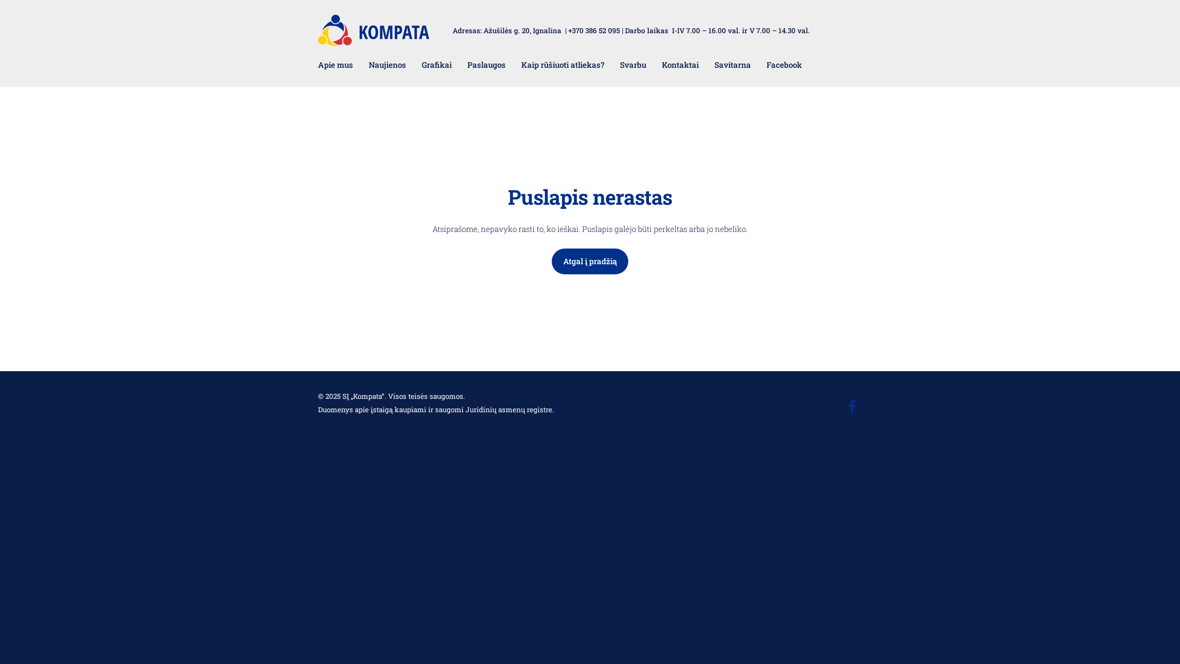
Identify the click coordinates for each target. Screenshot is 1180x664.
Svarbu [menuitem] (633, 64)
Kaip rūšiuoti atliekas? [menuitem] (562, 64)
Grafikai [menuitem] (437, 64)
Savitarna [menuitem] (732, 64)
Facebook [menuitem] (784, 64)
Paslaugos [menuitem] (486, 64)
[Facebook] (852, 406)
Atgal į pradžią (590, 261)
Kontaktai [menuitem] (680, 64)
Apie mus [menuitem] (335, 64)
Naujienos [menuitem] (387, 64)
